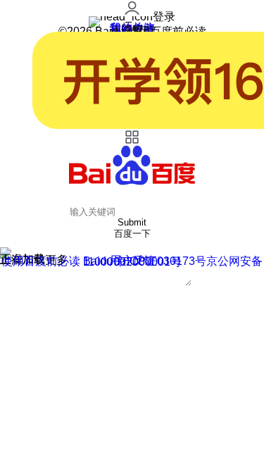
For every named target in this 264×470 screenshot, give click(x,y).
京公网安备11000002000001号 (173, 261)
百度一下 (132, 233)
